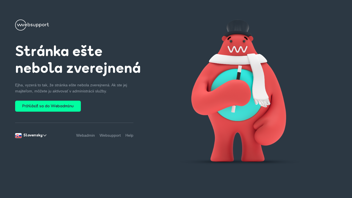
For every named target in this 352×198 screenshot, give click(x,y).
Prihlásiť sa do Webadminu (48, 106)
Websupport (110, 135)
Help (129, 135)
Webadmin (85, 135)
